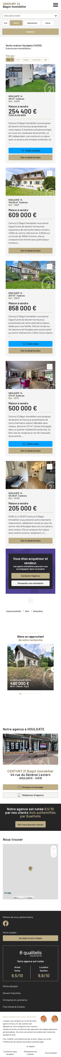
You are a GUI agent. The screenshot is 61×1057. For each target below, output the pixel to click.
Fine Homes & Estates (14, 1006)
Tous (5, 23)
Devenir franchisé (12, 993)
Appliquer (30, 31)
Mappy (30, 898)
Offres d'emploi (10, 986)
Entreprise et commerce (15, 1000)
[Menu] (55, 4)
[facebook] (6, 923)
